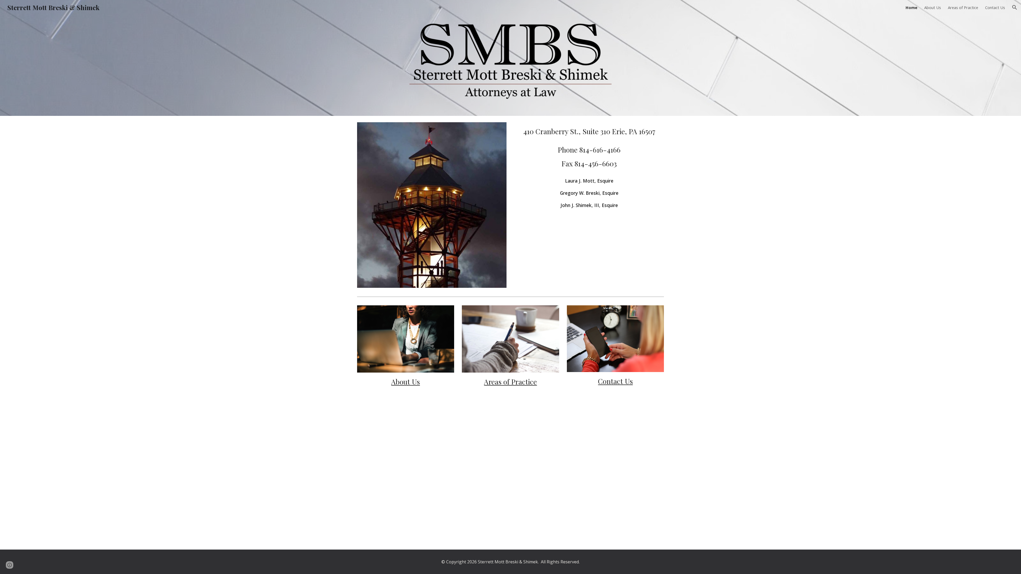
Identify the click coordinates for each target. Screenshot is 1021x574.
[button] (1014, 7)
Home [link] (911, 7)
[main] (589, 131)
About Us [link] (932, 7)
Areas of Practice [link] (963, 7)
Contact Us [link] (995, 7)
